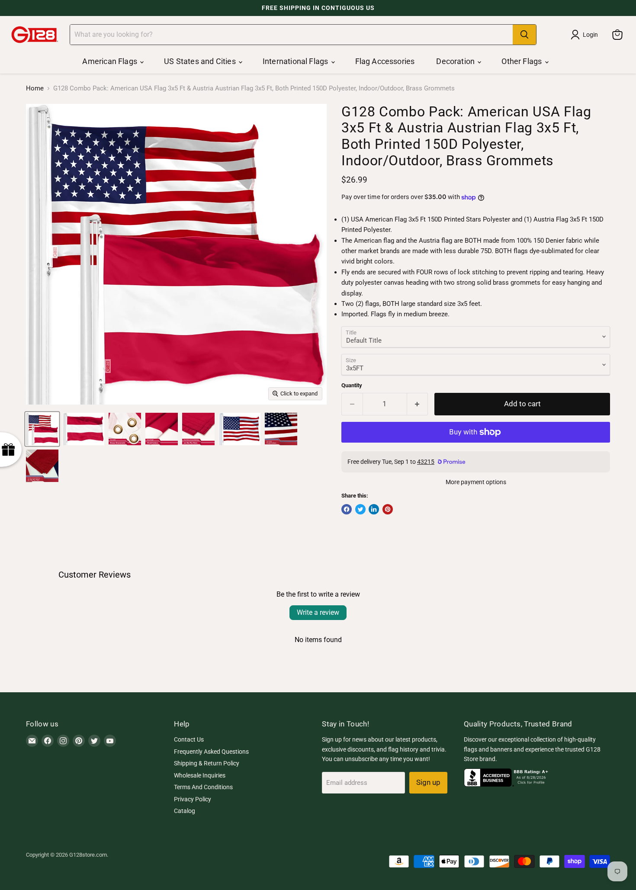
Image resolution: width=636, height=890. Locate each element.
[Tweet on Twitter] (360, 509)
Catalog (184, 810)
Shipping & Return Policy (206, 763)
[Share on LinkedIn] (374, 509)
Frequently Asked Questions (211, 751)
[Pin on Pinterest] (387, 509)
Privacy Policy (192, 799)
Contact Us (189, 739)
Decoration (456, 61)
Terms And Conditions (203, 787)
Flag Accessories (385, 61)
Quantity (351, 385)
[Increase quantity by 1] (417, 404)
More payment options (476, 482)
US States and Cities (201, 61)
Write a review (318, 612)
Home (35, 88)
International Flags (296, 61)
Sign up (428, 782)
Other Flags (522, 61)
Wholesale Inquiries (199, 775)
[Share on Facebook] (346, 509)
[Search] (524, 35)
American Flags (110, 61)
